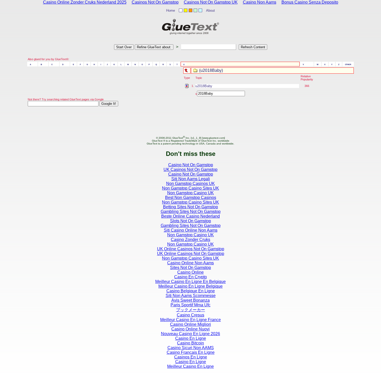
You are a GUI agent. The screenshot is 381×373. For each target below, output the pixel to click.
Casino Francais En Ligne (191, 352)
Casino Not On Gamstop (190, 165)
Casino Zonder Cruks (190, 239)
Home (170, 10)
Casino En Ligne (190, 338)
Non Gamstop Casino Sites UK (190, 188)
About (210, 10)
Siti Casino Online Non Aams (190, 230)
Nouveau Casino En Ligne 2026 (190, 333)
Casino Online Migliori (190, 324)
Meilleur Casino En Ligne (190, 366)
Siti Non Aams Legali (190, 179)
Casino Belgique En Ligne (190, 291)
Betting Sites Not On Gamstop (190, 207)
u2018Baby (203, 86)
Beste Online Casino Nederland (190, 216)
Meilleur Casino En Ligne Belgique (190, 286)
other (348, 64)
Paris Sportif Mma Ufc (190, 305)
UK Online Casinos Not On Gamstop (190, 249)
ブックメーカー (190, 310)
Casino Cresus (190, 315)
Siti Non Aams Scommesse (191, 295)
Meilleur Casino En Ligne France (190, 319)
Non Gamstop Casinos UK (190, 183)
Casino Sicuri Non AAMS (190, 348)
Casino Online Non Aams (190, 263)
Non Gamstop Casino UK (190, 193)
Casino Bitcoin (190, 343)
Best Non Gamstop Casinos (190, 197)
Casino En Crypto (190, 277)
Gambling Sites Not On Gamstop (191, 211)
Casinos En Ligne (190, 357)
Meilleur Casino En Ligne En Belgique (190, 281)
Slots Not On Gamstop (190, 221)
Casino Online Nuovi (190, 329)
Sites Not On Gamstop (190, 267)
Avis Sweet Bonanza (190, 300)
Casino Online (190, 272)
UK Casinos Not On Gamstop (190, 169)
